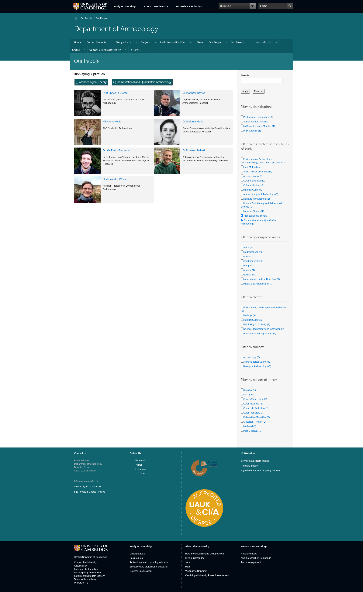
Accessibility (80, 565)
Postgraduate (136, 558)
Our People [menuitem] (215, 42)
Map (187, 566)
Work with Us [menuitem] (263, 42)
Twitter (138, 465)
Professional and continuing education (149, 562)
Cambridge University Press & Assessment (207, 575)
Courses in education (141, 571)
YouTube (140, 473)
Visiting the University (196, 571)
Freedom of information (86, 569)
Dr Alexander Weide (115, 179)
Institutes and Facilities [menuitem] (172, 42)
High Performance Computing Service (260, 470)
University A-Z (81, 582)
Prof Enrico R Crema (115, 92)
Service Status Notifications (255, 461)
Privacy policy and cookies (87, 572)
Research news (249, 553)
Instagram (140, 469)
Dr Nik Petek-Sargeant (116, 150)
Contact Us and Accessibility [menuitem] (105, 49)
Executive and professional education (149, 566)
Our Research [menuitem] (238, 42)
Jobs (187, 562)
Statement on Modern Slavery (89, 576)
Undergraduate (137, 553)
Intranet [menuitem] (135, 49)
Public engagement (251, 562)
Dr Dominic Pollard (193, 150)
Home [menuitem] (77, 42)
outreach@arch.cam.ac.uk (87, 486)
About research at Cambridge (256, 558)
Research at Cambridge (189, 6)
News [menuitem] (200, 42)
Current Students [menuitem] (96, 42)
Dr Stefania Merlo (192, 121)
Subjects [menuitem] (145, 42)
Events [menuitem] (76, 49)
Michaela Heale (112, 121)
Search (245, 75)
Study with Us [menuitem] (123, 42)
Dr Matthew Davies (193, 92)
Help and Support (250, 465)
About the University (156, 6)
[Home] (75, 18)
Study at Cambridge (125, 6)
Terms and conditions (85, 579)
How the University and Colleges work (204, 553)
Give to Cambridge (195, 558)
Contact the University (85, 562)
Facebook (140, 460)
